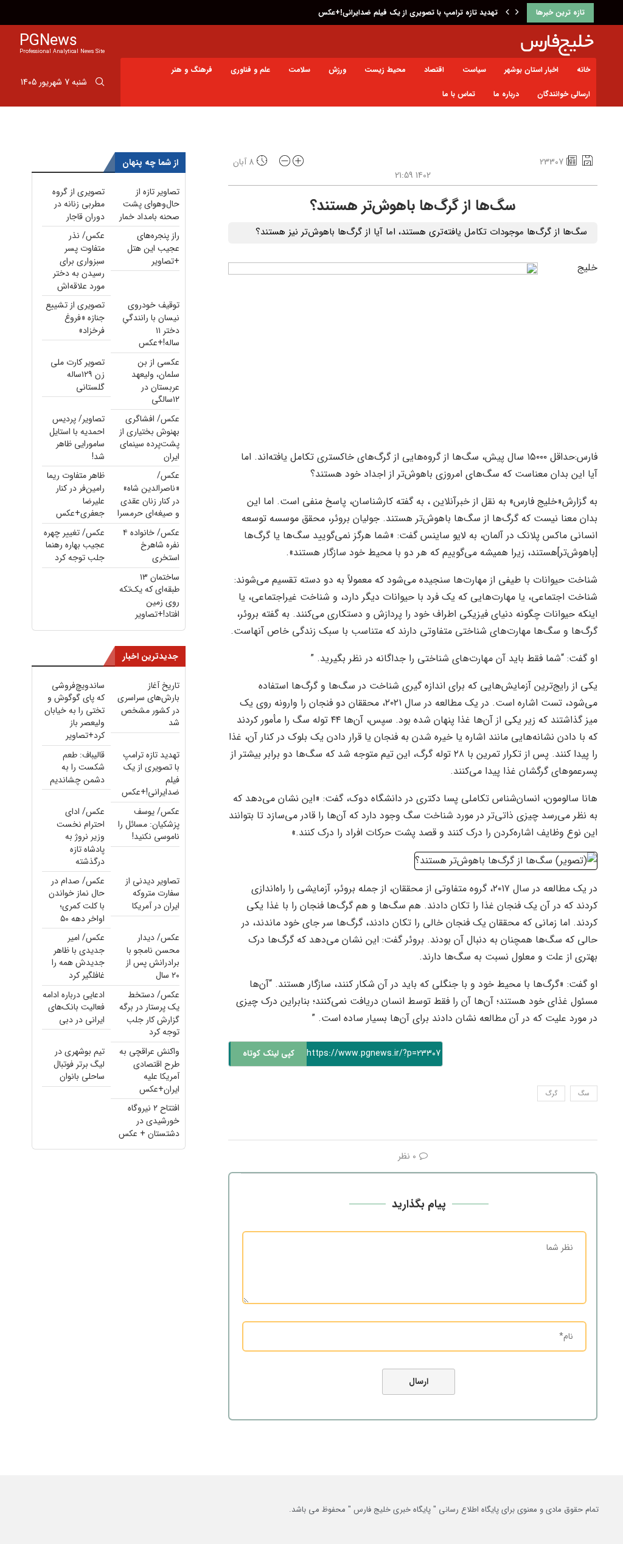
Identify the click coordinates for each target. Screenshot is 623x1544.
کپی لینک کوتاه (268, 1053)
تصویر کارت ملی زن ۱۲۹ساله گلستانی (77, 375)
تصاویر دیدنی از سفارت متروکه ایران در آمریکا (152, 893)
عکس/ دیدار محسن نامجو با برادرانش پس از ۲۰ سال (152, 956)
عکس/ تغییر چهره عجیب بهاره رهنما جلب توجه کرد (74, 545)
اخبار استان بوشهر (531, 69)
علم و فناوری (250, 69)
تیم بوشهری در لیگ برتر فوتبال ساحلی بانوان (79, 1064)
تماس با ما (458, 94)
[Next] (517, 13)
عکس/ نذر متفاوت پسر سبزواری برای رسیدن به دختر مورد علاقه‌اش (79, 260)
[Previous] (507, 13)
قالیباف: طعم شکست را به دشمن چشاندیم (77, 767)
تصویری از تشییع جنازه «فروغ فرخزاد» (75, 317)
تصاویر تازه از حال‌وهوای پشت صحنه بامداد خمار (149, 204)
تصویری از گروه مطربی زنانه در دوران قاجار (78, 204)
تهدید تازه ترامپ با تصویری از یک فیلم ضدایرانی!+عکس (408, 12)
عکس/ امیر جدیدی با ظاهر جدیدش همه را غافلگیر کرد (78, 956)
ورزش (337, 69)
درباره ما (506, 94)
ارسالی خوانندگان (563, 94)
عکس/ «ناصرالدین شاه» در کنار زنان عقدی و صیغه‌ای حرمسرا (148, 494)
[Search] (100, 84)
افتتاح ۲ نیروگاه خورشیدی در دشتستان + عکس (149, 1120)
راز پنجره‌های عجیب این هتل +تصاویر (153, 248)
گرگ (551, 1094)
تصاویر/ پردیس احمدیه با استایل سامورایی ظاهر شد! (77, 437)
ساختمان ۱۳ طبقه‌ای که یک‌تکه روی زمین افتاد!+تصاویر (149, 596)
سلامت (299, 69)
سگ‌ (584, 1094)
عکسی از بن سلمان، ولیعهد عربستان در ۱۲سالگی (155, 381)
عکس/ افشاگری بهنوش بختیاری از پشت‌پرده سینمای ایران (149, 437)
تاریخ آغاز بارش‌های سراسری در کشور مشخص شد (148, 704)
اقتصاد (434, 69)
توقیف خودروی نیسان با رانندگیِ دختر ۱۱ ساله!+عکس (150, 323)
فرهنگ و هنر (192, 69)
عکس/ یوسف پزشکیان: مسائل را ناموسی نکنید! (148, 824)
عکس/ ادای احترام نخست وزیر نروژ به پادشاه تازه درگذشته (81, 836)
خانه (583, 69)
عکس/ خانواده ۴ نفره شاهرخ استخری (151, 545)
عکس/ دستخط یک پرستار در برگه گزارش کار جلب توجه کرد (149, 1013)
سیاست (474, 69)
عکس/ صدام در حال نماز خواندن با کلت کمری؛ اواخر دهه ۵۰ (77, 899)
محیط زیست (385, 69)
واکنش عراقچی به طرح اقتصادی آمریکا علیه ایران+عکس (149, 1070)
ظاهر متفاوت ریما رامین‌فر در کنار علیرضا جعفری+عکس (76, 494)
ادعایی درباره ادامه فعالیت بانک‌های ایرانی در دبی (74, 1007)
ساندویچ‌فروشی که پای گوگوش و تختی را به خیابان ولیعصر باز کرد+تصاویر (74, 710)
